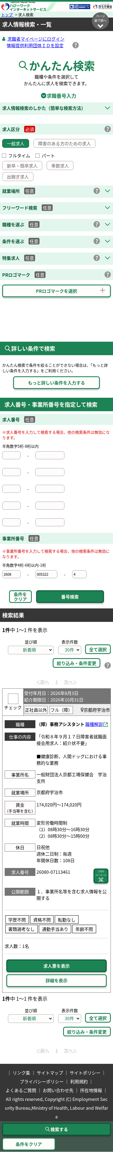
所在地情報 (91, 1090)
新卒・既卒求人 (22, 165)
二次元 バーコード (100, 873)
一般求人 (15, 143)
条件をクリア (20, 596)
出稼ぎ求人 (18, 176)
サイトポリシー (85, 1072)
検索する (59, 1129)
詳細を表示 (56, 980)
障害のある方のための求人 (64, 143)
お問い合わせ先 (58, 1090)
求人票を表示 (56, 965)
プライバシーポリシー (42, 1081)
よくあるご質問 (20, 1090)
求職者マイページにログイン (35, 38)
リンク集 (21, 1072)
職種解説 (94, 724)
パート (48, 155)
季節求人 (60, 165)
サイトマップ (50, 1072)
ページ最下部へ (100, 18)
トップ (7, 14)
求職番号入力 (56, 95)
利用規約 (79, 1081)
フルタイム (19, 155)
